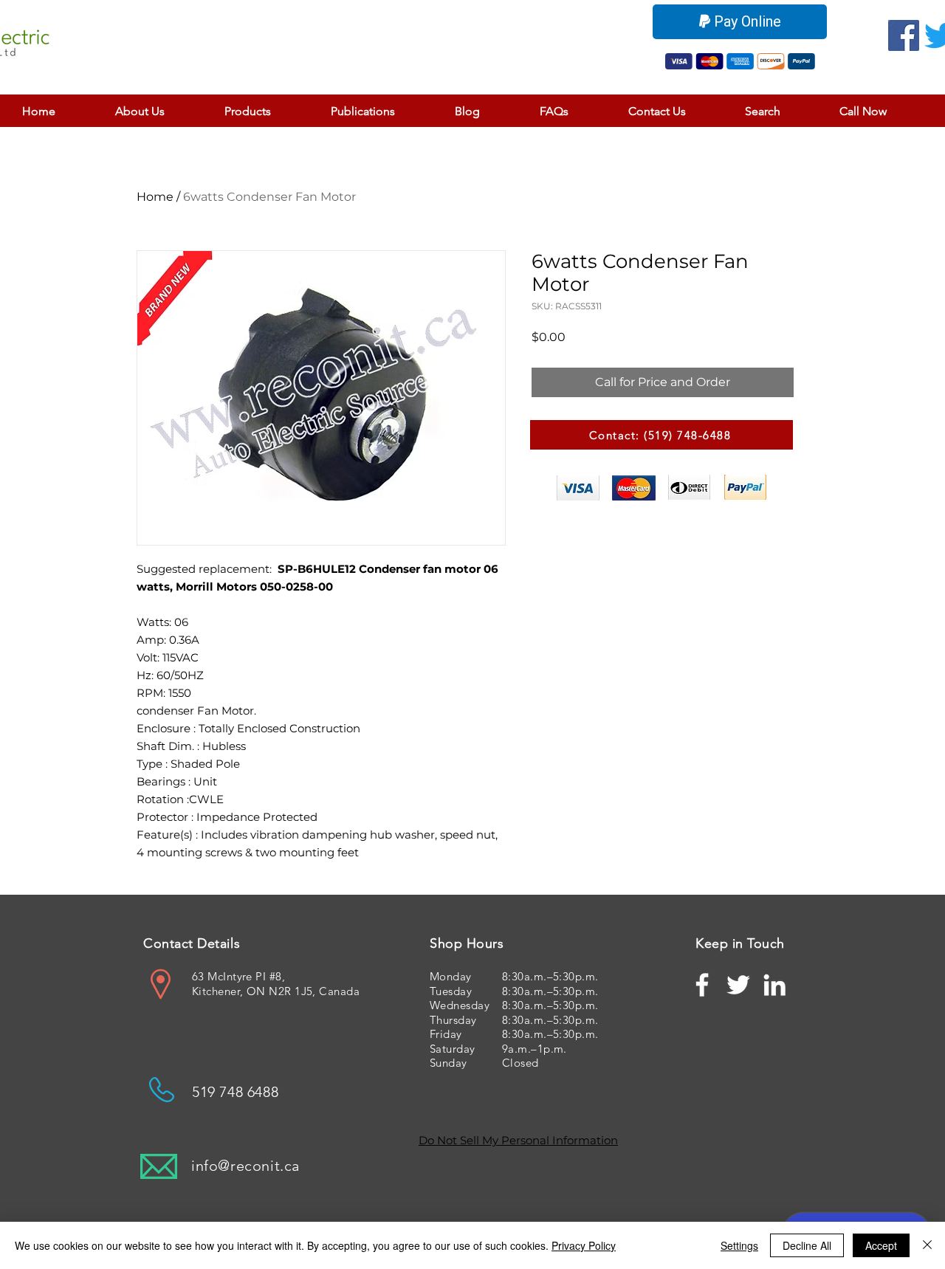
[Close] (927, 1245)
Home (155, 197)
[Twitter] (738, 984)
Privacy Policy (583, 1245)
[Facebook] (903, 35)
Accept (881, 1245)
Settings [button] (739, 1245)
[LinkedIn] (774, 984)
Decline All (807, 1245)
